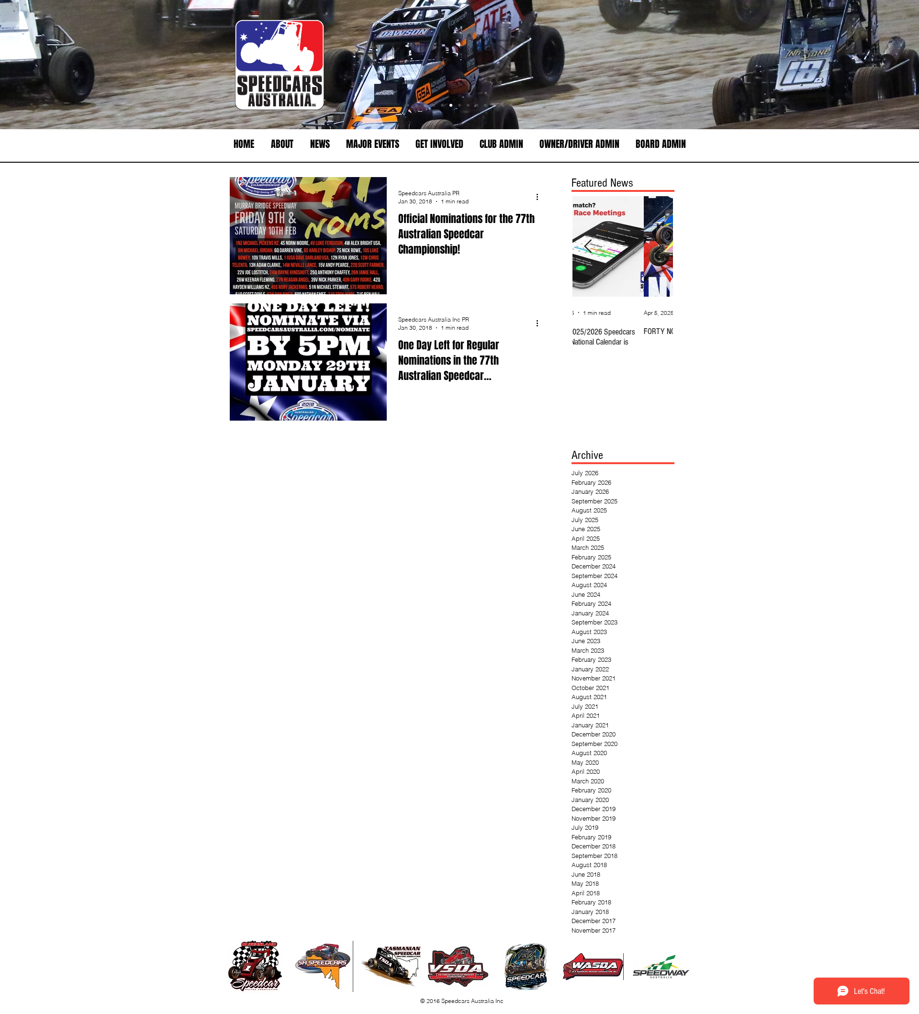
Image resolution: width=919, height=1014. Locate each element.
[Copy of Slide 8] (511, 105)
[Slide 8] (476, 105)
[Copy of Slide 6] (407, 105)
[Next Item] (657, 246)
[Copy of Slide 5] (494, 105)
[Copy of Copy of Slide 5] (502, 105)
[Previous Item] (587, 246)
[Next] (867, 64)
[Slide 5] (459, 105)
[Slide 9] (485, 105)
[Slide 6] (416, 105)
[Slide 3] (450, 105)
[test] (433, 105)
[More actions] (540, 196)
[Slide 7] (442, 105)
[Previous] (52, 64)
